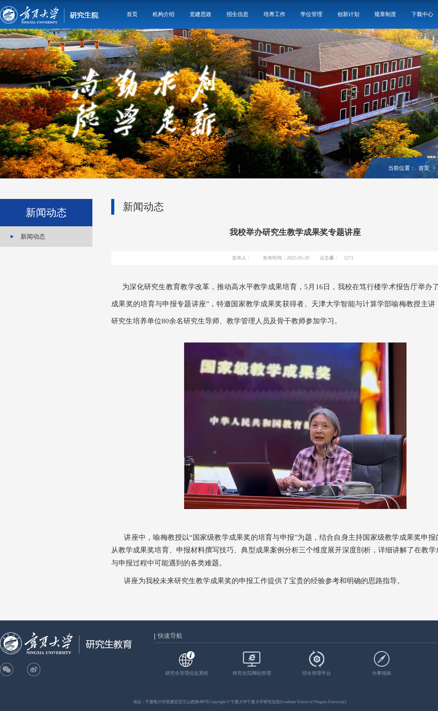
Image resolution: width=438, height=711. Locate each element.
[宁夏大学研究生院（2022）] (49, 14)
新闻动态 (33, 236)
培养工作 (274, 14)
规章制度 (385, 14)
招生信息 (237, 14)
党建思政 (200, 14)
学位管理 (311, 14)
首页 (132, 14)
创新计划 (348, 14)
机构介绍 (164, 14)
